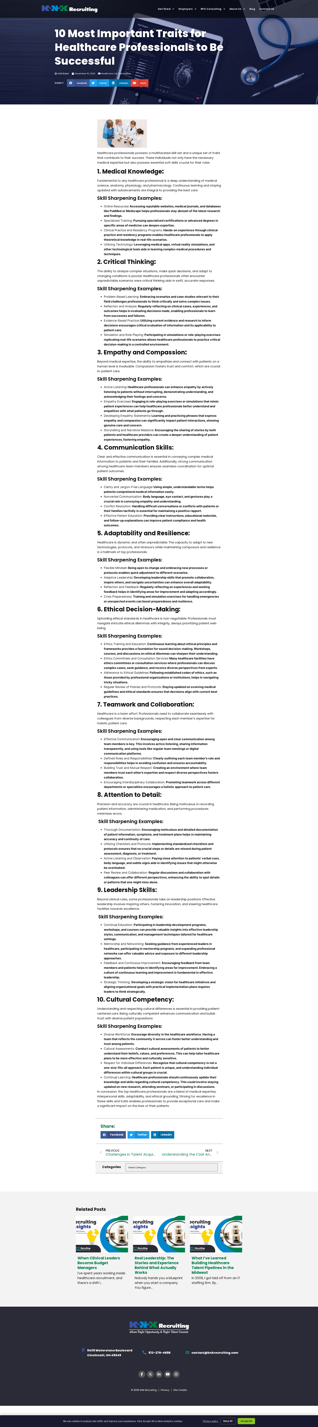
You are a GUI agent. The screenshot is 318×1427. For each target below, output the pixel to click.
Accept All (246, 1421)
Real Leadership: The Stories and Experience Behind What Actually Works (157, 1265)
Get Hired (164, 9)
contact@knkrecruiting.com (214, 1353)
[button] (78, 83)
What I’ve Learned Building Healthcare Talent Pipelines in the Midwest (213, 1265)
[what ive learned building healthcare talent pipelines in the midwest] (216, 1234)
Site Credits (180, 1390)
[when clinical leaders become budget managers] (102, 1234)
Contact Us (267, 9)
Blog (252, 9)
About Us (235, 9)
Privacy (165, 1390)
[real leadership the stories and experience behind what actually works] (159, 1234)
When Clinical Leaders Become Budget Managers (99, 1262)
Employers (186, 9)
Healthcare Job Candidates (116, 73)
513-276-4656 (159, 1353)
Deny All (228, 1421)
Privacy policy (210, 1421)
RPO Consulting (211, 9)
